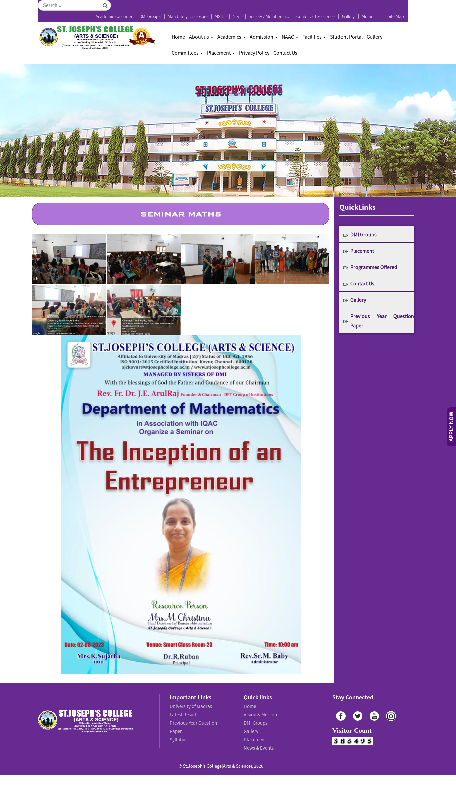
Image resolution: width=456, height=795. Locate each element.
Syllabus (178, 728)
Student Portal (346, 36)
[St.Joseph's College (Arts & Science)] (96, 37)
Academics (229, 36)
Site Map (396, 16)
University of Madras (190, 706)
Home (178, 36)
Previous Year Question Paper (382, 321)
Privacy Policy (254, 52)
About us (199, 36)
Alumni (368, 16)
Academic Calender (114, 16)
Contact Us (285, 52)
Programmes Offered (373, 267)
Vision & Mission (259, 713)
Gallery (348, 16)
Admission (262, 36)
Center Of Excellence (315, 16)
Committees (186, 52)
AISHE (220, 16)
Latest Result (183, 713)
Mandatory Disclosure (188, 16)
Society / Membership (269, 16)
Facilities (312, 36)
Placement (219, 52)
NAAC (288, 36)
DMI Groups (150, 16)
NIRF (237, 16)
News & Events (258, 742)
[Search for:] (74, 5)
